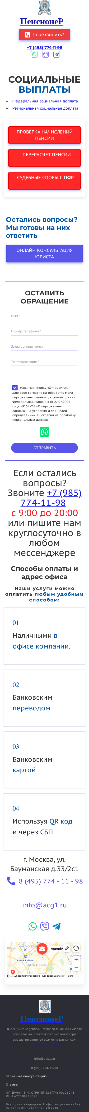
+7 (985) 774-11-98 (51, 497)
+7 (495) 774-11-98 (44, 47)
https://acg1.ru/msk (45, 1045)
